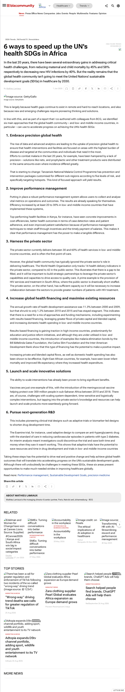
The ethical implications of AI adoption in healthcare (86, 531)
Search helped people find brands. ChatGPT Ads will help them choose (101, 593)
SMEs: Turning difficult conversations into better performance (38, 547)
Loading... (6, 690)
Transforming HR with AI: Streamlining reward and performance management (109, 531)
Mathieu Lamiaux (13, 88)
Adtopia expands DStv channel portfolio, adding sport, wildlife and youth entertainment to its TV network (21, 647)
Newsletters (34, 39)
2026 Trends (10, 39)
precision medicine (99, 475)
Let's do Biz (118, 690)
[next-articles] (119, 524)
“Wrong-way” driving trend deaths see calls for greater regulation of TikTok (21, 602)
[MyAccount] (118, 6)
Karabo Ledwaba (9, 556)
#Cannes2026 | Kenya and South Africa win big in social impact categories (14, 544)
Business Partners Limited (37, 536)
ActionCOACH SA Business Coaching (61, 527)
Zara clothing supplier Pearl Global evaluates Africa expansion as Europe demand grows (61, 596)
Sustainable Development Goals (68, 475)
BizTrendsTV (22, 39)
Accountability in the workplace (62, 534)
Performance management (33, 475)
